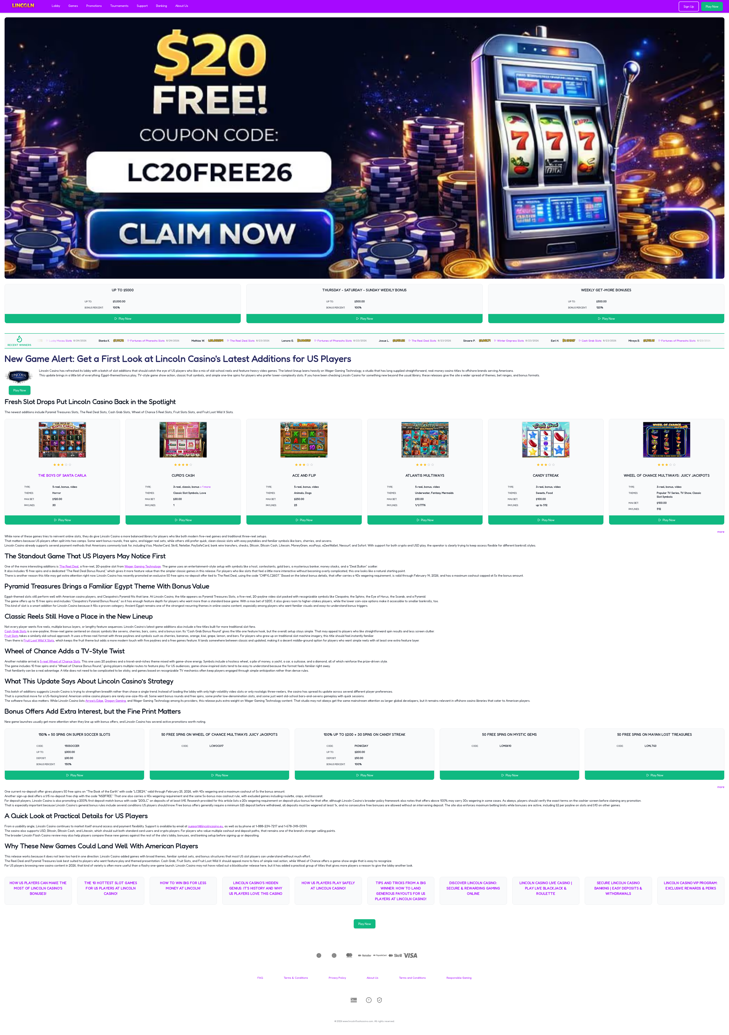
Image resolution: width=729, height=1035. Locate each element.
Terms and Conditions (412, 977)
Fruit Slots (11, 636)
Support (142, 6)
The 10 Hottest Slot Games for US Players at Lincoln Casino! (110, 888)
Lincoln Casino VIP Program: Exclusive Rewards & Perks (691, 885)
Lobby (56, 6)
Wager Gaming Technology (142, 566)
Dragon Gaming (115, 701)
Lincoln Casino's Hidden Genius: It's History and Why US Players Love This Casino (255, 888)
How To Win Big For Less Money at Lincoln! (183, 885)
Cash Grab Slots (524, 340)
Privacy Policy (337, 977)
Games (73, 6)
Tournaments (119, 6)
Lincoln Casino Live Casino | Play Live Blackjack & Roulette (546, 888)
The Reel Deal (69, 566)
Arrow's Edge (94, 701)
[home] (25, 10)
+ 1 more (205, 486)
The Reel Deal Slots (174, 340)
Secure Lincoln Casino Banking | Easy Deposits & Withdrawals (618, 888)
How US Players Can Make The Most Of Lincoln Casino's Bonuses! (38, 888)
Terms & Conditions (296, 977)
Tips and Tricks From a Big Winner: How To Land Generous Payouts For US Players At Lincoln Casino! (400, 891)
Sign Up (689, 6)
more (720, 532)
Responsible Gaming (459, 977)
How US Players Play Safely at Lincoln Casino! (328, 885)
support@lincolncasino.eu (205, 826)
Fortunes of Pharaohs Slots (80, 340)
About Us (181, 6)
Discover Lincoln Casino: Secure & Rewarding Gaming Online (473, 888)
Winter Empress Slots (443, 340)
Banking (161, 6)
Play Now (712, 6)
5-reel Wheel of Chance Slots (60, 661)
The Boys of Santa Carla (62, 475)
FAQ (260, 977)
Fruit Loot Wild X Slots (39, 640)
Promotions (94, 6)
